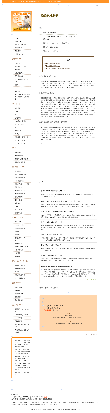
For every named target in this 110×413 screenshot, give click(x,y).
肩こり (17, 114)
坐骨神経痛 (18, 200)
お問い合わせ (19, 54)
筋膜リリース (19, 63)
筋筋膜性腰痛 (19, 197)
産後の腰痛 (18, 287)
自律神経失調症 (20, 268)
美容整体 (18, 70)
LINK (78, 409)
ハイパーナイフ (20, 88)
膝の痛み (18, 231)
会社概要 (18, 51)
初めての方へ (19, 41)
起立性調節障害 (20, 278)
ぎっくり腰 (18, 210)
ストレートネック (20, 140)
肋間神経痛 (18, 213)
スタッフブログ (52, 404)
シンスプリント (20, 250)
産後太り (18, 290)
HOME (17, 38)
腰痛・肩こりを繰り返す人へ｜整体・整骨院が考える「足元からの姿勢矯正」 (22, 351)
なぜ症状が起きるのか (53, 66)
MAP (45, 397)
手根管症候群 (19, 156)
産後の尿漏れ (19, 294)
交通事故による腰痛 (21, 315)
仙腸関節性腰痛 (20, 177)
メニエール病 (19, 124)
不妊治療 (18, 297)
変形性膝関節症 (20, 228)
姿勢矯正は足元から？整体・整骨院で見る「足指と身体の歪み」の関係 (22, 358)
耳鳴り (17, 134)
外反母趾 (18, 253)
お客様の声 (18, 48)
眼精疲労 (18, 130)
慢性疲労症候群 (20, 265)
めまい (17, 127)
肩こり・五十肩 (55, 402)
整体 (16, 85)
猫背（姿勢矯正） (20, 174)
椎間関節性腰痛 (20, 193)
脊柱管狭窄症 (19, 187)
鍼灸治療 (18, 91)
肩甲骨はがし (19, 76)
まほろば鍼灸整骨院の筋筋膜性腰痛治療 (58, 68)
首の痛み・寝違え (20, 121)
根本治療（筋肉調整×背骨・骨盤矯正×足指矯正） (22, 97)
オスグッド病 (19, 225)
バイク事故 (18, 318)
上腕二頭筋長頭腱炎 (21, 159)
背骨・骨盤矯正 (24, 402)
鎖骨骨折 (18, 108)
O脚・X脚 (18, 222)
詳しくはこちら (91, 279)
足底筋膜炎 (18, 243)
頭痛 (16, 111)
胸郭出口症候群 (20, 162)
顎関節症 (18, 118)
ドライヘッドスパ (20, 66)
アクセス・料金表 (20, 44)
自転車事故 (18, 321)
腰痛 (16, 206)
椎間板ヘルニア (20, 190)
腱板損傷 (18, 152)
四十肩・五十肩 (20, 143)
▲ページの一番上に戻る (90, 334)
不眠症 (17, 272)
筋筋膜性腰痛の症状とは (54, 63)
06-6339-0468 (48, 399)
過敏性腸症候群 (20, 275)
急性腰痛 (18, 203)
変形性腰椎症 (19, 181)
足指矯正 (18, 256)
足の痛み (18, 235)
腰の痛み (18, 171)
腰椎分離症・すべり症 (22, 184)
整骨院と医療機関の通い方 (37, 404)
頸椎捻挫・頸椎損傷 (21, 137)
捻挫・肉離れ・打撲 (21, 246)
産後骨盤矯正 (19, 73)
